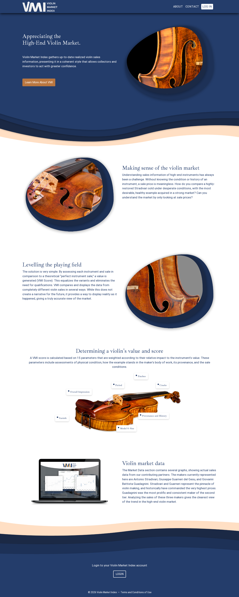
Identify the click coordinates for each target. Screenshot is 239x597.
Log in (207, 6)
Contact (192, 6)
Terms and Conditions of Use (136, 592)
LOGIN (120, 574)
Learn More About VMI (39, 82)
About (178, 6)
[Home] (39, 6)
